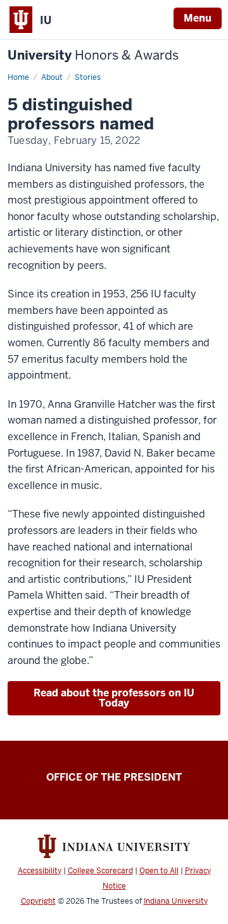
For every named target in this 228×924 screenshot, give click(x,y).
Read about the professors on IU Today (114, 698)
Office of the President (114, 777)
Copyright (38, 901)
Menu (198, 18)
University (93, 55)
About (52, 77)
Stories (88, 77)
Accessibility (39, 871)
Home (18, 77)
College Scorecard (100, 871)
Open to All (159, 871)
